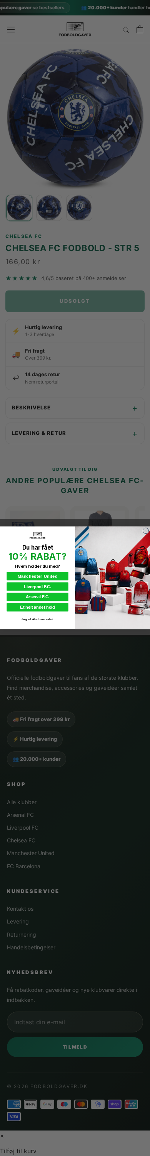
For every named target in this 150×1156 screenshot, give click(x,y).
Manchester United (38, 576)
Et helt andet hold (37, 607)
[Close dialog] (145, 531)
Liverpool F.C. (37, 586)
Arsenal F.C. (38, 597)
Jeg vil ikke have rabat (37, 619)
